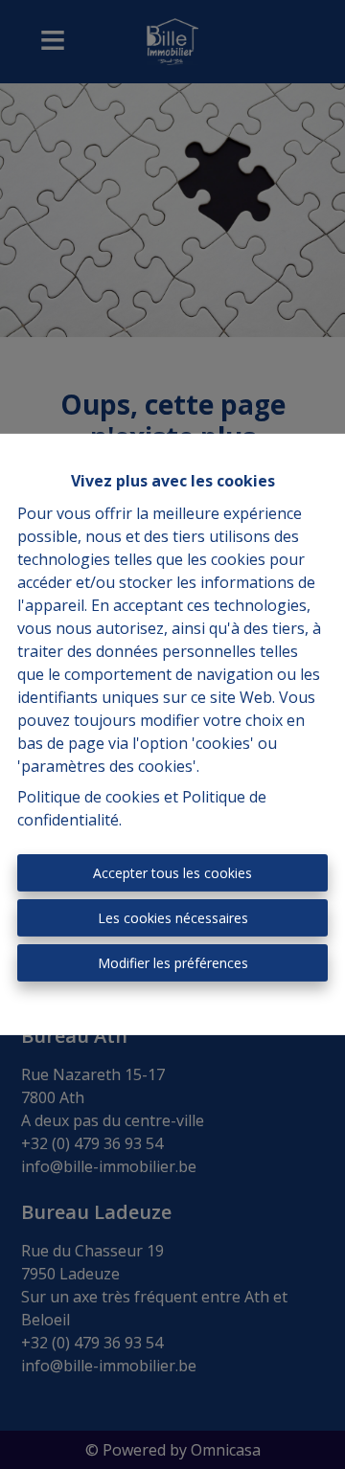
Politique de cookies (88, 796)
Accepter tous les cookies (172, 873)
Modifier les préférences (173, 963)
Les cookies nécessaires (173, 918)
